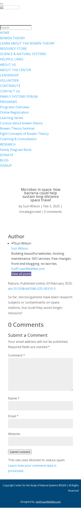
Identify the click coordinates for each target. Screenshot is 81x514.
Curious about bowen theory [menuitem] (21, 123)
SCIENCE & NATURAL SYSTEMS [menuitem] (23, 54)
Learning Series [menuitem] (11, 118)
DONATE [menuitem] (6, 155)
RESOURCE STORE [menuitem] (13, 49)
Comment (16, 355)
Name (13, 398)
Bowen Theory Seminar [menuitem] (17, 128)
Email (13, 416)
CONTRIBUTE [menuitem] (10, 86)
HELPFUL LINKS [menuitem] (11, 59)
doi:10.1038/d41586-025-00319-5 (32, 289)
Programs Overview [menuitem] (14, 107)
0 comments (53, 212)
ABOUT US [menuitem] (8, 65)
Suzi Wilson (31, 206)
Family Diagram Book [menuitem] (15, 150)
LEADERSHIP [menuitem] (9, 75)
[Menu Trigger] (1, 3)
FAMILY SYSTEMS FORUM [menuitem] (19, 96)
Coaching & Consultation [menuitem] (18, 139)
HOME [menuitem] (4, 32)
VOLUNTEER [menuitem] (9, 80)
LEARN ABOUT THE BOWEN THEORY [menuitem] (27, 43)
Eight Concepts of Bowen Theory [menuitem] (24, 134)
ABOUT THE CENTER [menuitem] (15, 70)
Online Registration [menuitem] (14, 112)
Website (14, 434)
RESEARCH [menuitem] (8, 144)
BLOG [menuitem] (4, 160)
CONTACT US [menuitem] (10, 91)
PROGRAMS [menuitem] (8, 102)
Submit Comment (20, 452)
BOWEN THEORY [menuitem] (12, 38)
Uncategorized (30, 212)
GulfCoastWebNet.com (28, 269)
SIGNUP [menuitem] (6, 165)
